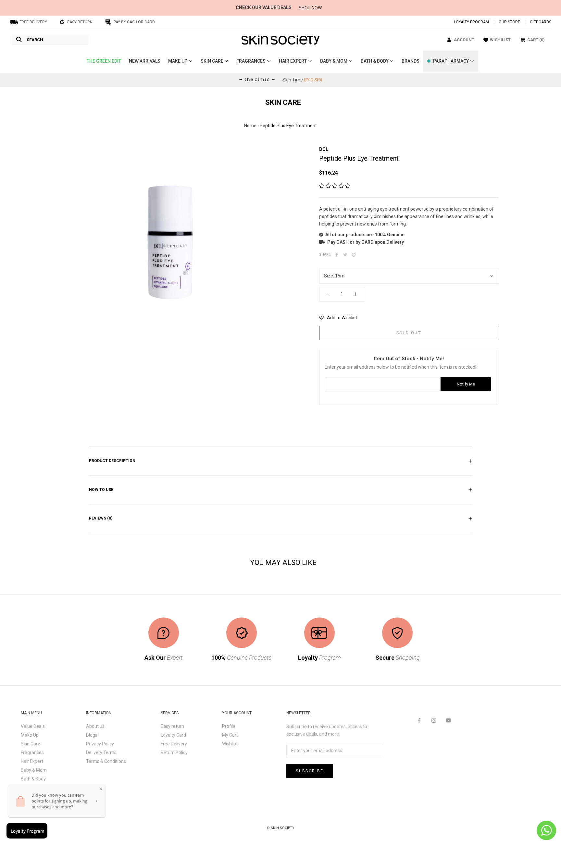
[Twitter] (345, 255)
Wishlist (230, 743)
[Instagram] (433, 720)
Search (35, 39)
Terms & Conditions (106, 761)
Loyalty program (471, 22)
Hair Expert (32, 761)
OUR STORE (509, 22)
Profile (228, 726)
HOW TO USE (101, 489)
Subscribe (310, 771)
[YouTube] (448, 720)
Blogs (91, 735)
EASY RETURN (80, 22)
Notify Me (466, 384)
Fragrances (32, 752)
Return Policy (174, 752)
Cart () (536, 39)
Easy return (172, 726)
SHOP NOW (310, 7)
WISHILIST (500, 39)
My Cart (230, 735)
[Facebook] (337, 255)
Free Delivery (174, 743)
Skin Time (302, 79)
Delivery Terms (101, 752)
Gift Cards (540, 22)
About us (95, 726)
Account (464, 39)
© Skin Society (280, 828)
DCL (323, 149)
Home (250, 125)
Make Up (30, 735)
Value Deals (33, 726)
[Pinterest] (353, 255)
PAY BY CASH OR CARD (134, 22)
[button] (334, 186)
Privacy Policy (100, 743)
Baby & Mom (34, 770)
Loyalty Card (173, 735)
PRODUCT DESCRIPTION (112, 461)
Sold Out (408, 333)
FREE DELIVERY (33, 22)
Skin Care (30, 743)
